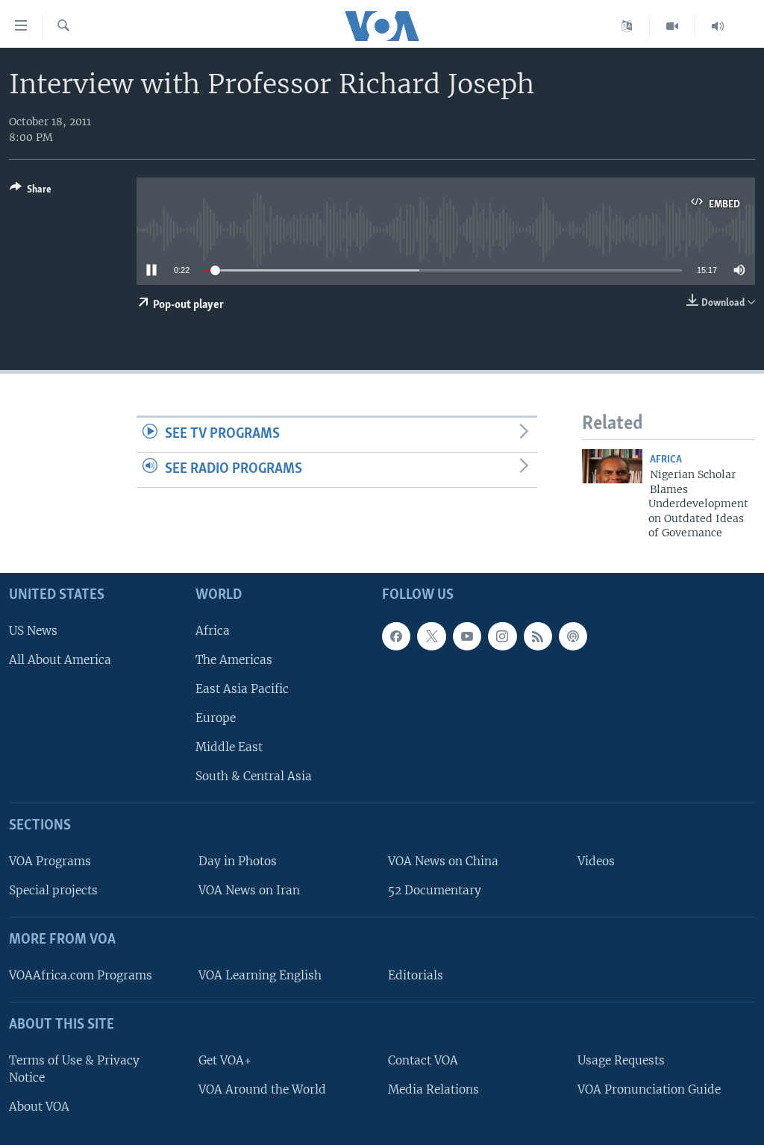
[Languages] (627, 26)
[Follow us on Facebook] (396, 636)
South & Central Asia (253, 777)
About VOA (39, 1106)
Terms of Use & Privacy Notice (74, 1069)
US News (33, 631)
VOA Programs (50, 861)
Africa (666, 459)
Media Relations (433, 1089)
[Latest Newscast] (717, 26)
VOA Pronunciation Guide (649, 1089)
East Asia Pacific (242, 689)
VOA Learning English (260, 975)
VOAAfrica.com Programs (80, 975)
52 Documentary (434, 891)
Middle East (229, 747)
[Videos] (672, 26)
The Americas (233, 660)
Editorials (415, 975)
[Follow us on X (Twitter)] (431, 636)
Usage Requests (621, 1060)
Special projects (53, 891)
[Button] (30, 192)
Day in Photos (237, 861)
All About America (60, 660)
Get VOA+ (224, 1060)
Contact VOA (423, 1060)
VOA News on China (443, 861)
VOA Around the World (262, 1089)
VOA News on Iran (249, 891)
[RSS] (538, 636)
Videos (596, 861)
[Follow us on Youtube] (467, 636)
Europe (215, 718)
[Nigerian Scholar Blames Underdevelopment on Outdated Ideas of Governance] (612, 466)
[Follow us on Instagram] (502, 636)
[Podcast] (573, 636)
